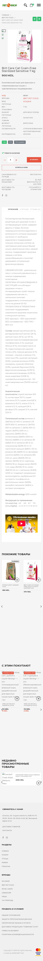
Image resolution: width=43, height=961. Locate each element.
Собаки (5, 851)
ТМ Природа (7, 900)
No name (6, 881)
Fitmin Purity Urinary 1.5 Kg (10, 585)
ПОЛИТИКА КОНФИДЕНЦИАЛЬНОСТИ (18, 934)
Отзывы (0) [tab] (35, 209)
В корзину (34, 159)
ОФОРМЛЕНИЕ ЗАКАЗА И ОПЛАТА (16, 923)
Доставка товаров (11, 827)
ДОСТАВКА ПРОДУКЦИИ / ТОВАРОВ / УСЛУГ (20, 927)
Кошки (27, 101)
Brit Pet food (8, 18)
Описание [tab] (13, 209)
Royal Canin (7, 889)
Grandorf (6, 893)
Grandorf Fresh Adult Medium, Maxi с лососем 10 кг (28, 775)
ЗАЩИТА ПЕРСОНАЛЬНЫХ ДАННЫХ (17, 919)
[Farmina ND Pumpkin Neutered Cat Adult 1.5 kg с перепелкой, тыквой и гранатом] (35, 19)
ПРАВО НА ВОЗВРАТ (10, 931)
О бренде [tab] (24, 209)
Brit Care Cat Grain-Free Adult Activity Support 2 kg (31, 586)
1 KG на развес (20, 142)
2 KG (10, 142)
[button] (25, 5)
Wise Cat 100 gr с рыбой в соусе (8, 704)
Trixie (4, 896)
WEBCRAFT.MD (18, 953)
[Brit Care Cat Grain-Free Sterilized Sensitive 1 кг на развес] (39, 19)
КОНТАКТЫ (7, 830)
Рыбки (5, 862)
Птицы (5, 859)
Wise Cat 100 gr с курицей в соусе (30, 704)
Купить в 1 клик (21, 167)
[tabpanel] (24, 46)
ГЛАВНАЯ (5, 15)
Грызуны (6, 866)
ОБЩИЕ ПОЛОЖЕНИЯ (11, 915)
